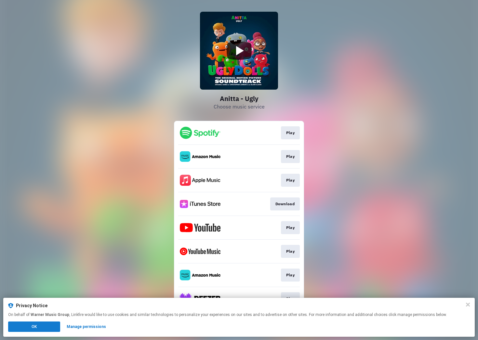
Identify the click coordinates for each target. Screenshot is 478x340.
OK (34, 326)
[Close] (468, 304)
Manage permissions (86, 326)
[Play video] (239, 51)
